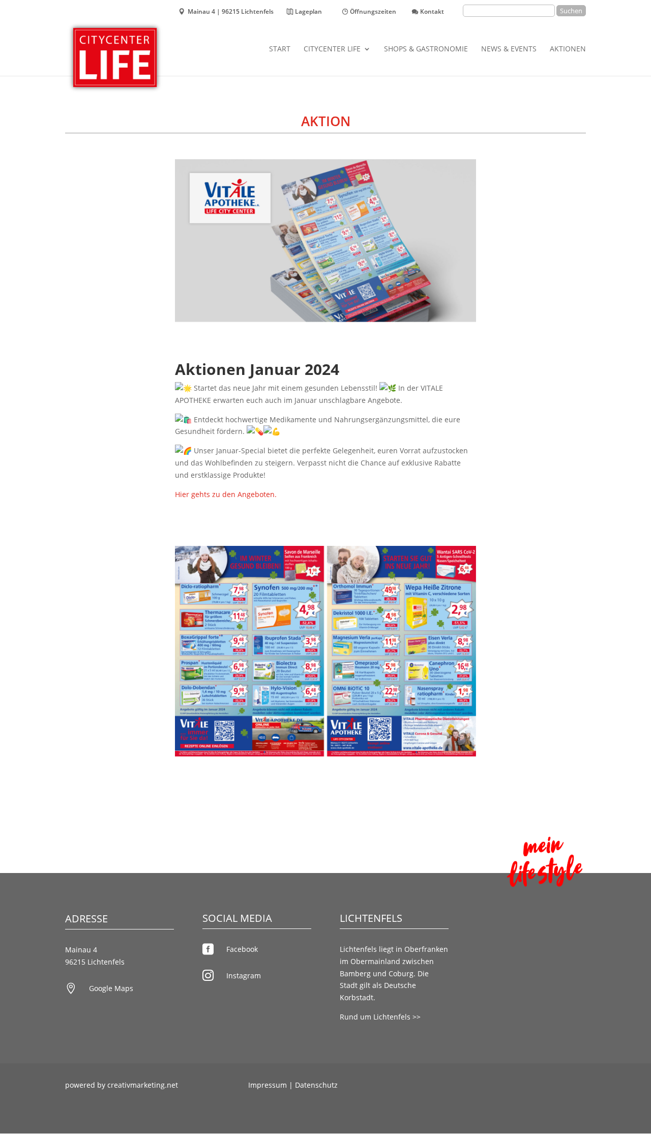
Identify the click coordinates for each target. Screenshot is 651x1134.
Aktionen (568, 49)
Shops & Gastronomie (426, 49)
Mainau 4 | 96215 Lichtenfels (231, 12)
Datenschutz (316, 1085)
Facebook (242, 949)
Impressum (267, 1085)
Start (279, 49)
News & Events (509, 49)
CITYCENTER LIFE (332, 49)
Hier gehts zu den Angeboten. (226, 494)
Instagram (243, 975)
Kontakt (432, 12)
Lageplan (308, 12)
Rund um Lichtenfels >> (380, 1017)
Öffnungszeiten (373, 12)
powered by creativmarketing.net (121, 1085)
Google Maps (111, 988)
